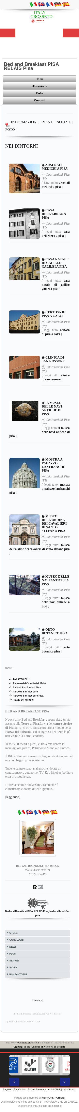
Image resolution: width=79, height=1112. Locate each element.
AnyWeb (7, 1089)
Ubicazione (39, 86)
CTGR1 (13, 932)
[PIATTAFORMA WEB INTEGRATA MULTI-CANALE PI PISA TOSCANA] (40, 1065)
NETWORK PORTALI (53, 1097)
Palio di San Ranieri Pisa (27, 687)
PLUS (12, 953)
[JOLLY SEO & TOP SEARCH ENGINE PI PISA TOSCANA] (20, 1065)
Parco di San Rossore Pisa (28, 695)
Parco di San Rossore (25, 691)
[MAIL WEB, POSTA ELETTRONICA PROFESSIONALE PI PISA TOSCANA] (60, 1065)
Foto (39, 93)
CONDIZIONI (16, 939)
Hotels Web (54, 1089)
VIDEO (13, 967)
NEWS (13, 946)
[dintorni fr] (50, 4)
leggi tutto (12, 797)
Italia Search (69, 1089)
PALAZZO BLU (21, 679)
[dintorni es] (66, 4)
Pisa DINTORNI (18, 974)
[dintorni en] (41, 4)
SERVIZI (14, 960)
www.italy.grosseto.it (27, 1042)
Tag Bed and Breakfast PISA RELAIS (22, 1021)
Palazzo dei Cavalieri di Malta (29, 683)
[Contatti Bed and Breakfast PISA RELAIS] (38, 886)
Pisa (16, 1089)
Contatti (39, 100)
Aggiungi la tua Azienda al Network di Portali (39, 1046)
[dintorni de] (58, 4)
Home (40, 79)
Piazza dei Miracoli (23, 699)
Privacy (38, 1000)
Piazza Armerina (37, 1089)
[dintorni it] (33, 4)
